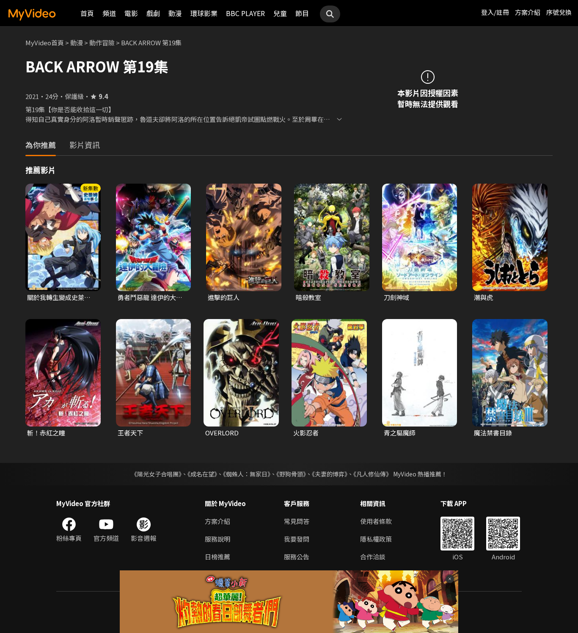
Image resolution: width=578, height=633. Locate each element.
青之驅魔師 (400, 432)
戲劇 (153, 13)
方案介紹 (527, 12)
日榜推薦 (217, 556)
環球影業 (203, 13)
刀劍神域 (396, 297)
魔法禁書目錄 (493, 432)
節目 (302, 13)
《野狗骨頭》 (291, 474)
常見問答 (296, 521)
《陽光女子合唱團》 (156, 474)
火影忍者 (306, 432)
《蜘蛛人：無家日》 (246, 474)
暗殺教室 (308, 297)
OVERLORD (222, 432)
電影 (131, 13)
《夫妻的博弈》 (329, 474)
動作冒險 (102, 42)
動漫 (175, 13)
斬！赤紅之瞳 (46, 432)
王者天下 (130, 432)
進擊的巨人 (223, 297)
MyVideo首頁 (44, 42)
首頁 (87, 13)
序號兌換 (559, 12)
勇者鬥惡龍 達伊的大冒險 (150, 297)
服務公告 (296, 556)
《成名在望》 (202, 474)
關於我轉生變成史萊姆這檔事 (59, 297)
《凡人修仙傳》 (372, 474)
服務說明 (217, 538)
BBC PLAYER (245, 13)
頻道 (109, 13)
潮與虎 (483, 297)
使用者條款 (376, 521)
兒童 (280, 13)
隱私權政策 (376, 538)
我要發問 (296, 538)
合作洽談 (372, 556)
